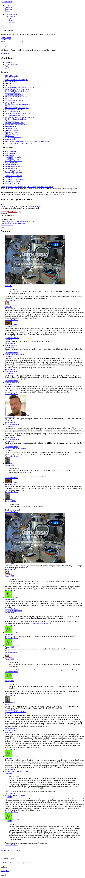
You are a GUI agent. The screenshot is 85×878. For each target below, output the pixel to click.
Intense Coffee (21, 448)
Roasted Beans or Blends (14, 123)
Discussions (9, 7)
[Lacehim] (8, 325)
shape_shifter (19, 354)
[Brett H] (7, 463)
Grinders (9, 98)
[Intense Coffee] (10, 448)
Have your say (11, 82)
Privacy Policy (5, 871)
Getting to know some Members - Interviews (20, 87)
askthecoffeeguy (22, 771)
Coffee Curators (11, 139)
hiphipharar (18, 611)
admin (3, 204)
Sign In (11, 20)
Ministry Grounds (11, 134)
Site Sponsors (10, 126)
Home (7, 5)
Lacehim (14, 325)
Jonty (11, 574)
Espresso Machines (12, 93)
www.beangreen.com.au (14, 138)
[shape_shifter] (10, 354)
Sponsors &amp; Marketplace (16, 124)
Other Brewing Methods (14, 95)
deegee (13, 730)
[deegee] (8, 730)
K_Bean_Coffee (11, 128)
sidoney (14, 345)
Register (12, 22)
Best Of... (8, 68)
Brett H (12, 463)
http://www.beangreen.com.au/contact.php (21, 221)
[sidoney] (8, 345)
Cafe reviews (10, 106)
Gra (66, 284)
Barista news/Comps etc (14, 110)
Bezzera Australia (11, 130)
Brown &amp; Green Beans (15, 119)
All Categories (11, 76)
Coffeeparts (9, 136)
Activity (7, 11)
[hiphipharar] (9, 611)
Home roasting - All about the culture (18, 113)
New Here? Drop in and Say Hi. (16, 80)
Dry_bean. (15, 598)
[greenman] (9, 424)
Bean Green (13, 305)
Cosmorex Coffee (11, 132)
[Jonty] (7, 574)
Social (8, 83)
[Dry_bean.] (8, 598)
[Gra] (35, 284)
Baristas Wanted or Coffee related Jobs (18, 143)
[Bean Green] (7, 305)
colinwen (16, 338)
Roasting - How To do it (14, 115)
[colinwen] (9, 338)
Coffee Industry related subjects (17, 108)
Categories (8, 9)
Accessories (10, 102)
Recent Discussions (11, 64)
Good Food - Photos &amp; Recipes (18, 89)
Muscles (14, 371)
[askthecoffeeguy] (11, 771)
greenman (16, 424)
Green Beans (10, 121)
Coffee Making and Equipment (16, 91)
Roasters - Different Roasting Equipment (19, 117)
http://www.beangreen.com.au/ (15, 223)
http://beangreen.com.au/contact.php (40, 623)
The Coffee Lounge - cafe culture (17, 104)
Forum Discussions (13, 78)
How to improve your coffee (16, 96)
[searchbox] (10, 42)
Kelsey (28, 415)
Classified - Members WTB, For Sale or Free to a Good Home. (27, 141)
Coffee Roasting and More (15, 111)
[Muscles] (8, 371)
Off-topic (9, 85)
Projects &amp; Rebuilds (14, 100)
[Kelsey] (15, 415)
